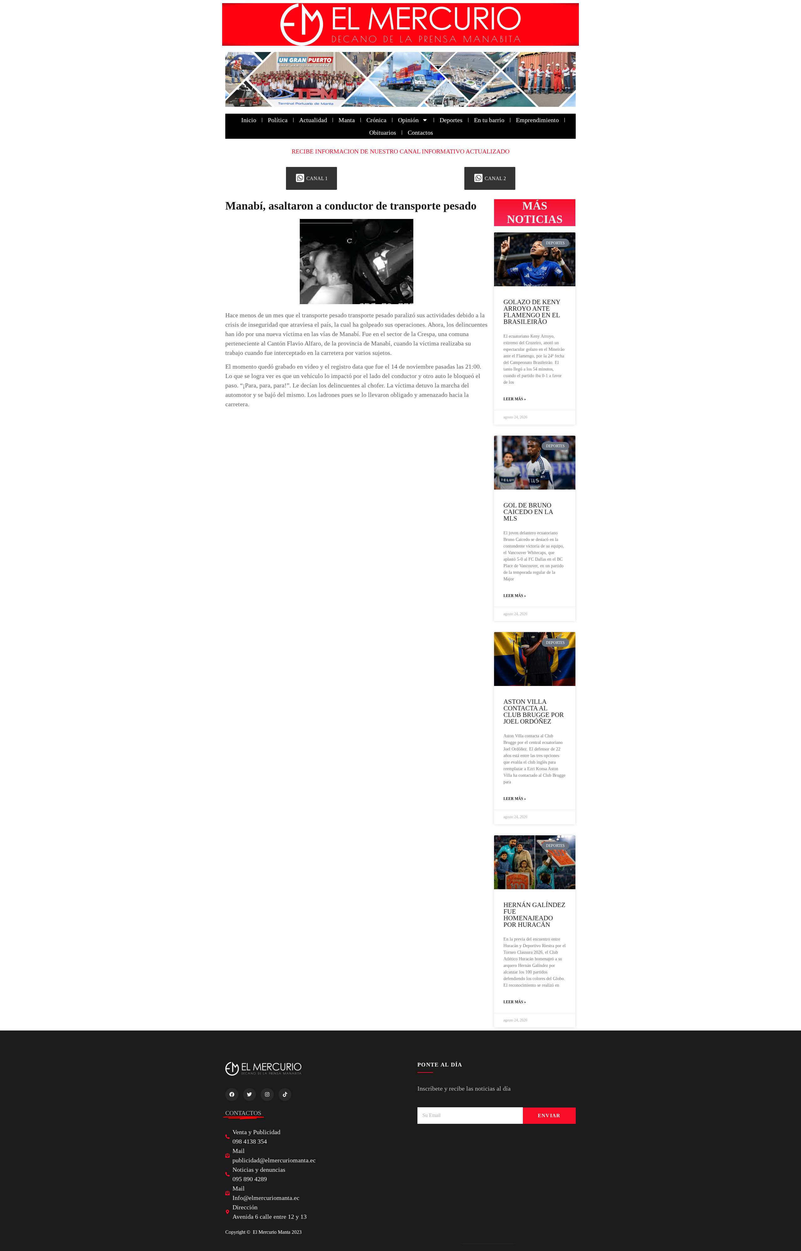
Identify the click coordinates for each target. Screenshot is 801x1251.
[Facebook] (231, 1094)
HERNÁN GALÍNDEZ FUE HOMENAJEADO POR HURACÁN (534, 914)
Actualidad (313, 120)
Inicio (248, 120)
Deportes (451, 120)
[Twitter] (249, 1094)
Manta (347, 120)
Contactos (420, 132)
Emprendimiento (537, 120)
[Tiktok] (285, 1094)
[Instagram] (267, 1094)
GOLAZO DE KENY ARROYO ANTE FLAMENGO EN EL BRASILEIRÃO (531, 311)
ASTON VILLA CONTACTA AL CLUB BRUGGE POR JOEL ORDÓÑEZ (533, 711)
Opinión (408, 120)
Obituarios (382, 132)
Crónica (376, 120)
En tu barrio (489, 120)
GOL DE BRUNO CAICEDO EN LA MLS (528, 511)
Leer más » (514, 399)
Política (278, 120)
